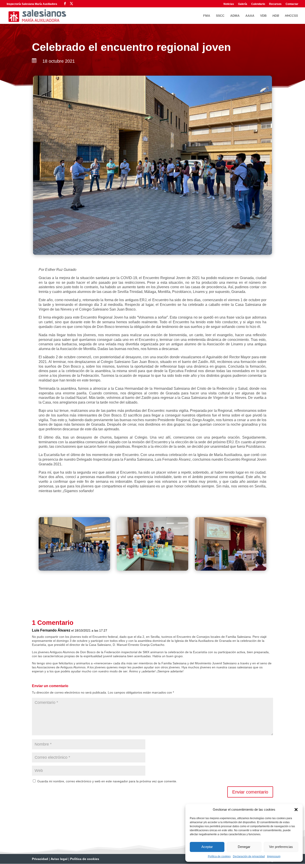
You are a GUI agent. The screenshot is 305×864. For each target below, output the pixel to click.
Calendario (258, 4)
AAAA (249, 15)
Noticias (229, 4)
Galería (242, 4)
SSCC (220, 15)
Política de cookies (219, 856)
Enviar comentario (250, 791)
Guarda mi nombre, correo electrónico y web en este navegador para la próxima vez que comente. (107, 781)
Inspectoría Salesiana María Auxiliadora (32, 4)
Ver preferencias (281, 847)
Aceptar (207, 847)
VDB (263, 15)
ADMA (235, 15)
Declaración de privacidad (249, 856)
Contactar (292, 4)
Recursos (275, 4)
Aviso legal (59, 859)
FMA (206, 15)
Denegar (244, 847)
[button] (296, 809)
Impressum (273, 856)
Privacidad (40, 859)
